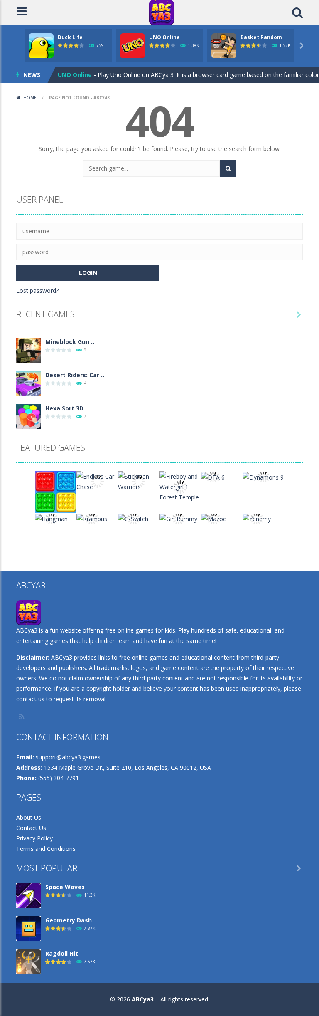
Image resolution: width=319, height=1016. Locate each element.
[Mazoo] (214, 518)
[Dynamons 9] (263, 476)
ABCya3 (143, 999)
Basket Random (261, 37)
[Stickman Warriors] (139, 481)
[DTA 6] (213, 476)
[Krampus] (91, 518)
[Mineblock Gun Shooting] (28, 349)
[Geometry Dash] (28, 928)
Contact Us (31, 828)
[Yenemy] (257, 518)
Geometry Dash (68, 920)
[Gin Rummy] (178, 518)
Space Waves (65, 887)
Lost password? (37, 290)
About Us (28, 817)
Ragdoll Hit (61, 953)
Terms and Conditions (46, 849)
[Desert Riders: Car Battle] (28, 383)
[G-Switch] (133, 518)
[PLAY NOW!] (41, 45)
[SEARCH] (228, 168)
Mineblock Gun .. (69, 342)
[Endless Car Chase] (97, 481)
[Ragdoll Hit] (28, 961)
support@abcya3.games (68, 757)
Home (30, 98)
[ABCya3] (161, 12)
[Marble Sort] (55, 491)
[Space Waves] (28, 895)
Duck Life (70, 37)
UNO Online (164, 37)
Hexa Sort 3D (64, 408)
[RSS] (22, 716)
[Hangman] (51, 518)
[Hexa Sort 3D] (28, 416)
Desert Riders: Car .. (74, 375)
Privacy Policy (34, 838)
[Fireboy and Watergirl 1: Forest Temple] (180, 486)
